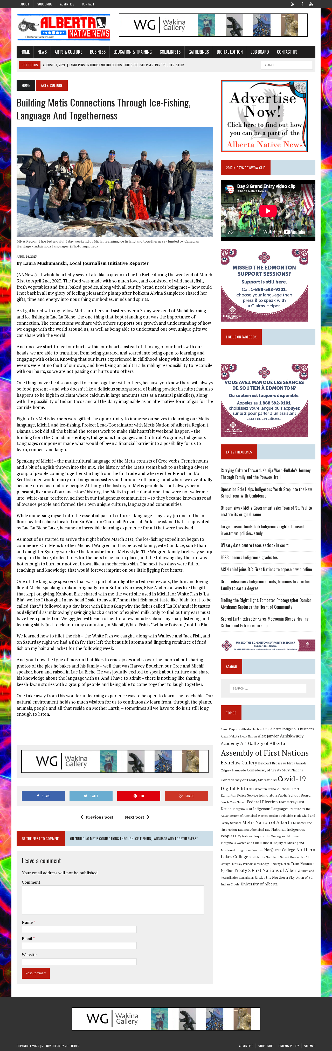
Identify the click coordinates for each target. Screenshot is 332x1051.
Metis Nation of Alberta (267, 822)
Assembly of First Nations (265, 753)
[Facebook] (302, 4)
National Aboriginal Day (254, 829)
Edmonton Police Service (239, 795)
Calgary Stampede (233, 770)
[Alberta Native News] (64, 27)
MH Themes (72, 1046)
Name (27, 922)
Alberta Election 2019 (255, 729)
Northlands (257, 857)
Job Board (260, 52)
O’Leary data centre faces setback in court (255, 545)
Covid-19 (292, 778)
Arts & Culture (68, 52)
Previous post (99, 817)
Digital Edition (230, 52)
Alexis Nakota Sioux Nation (239, 736)
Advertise (67, 4)
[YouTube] (311, 4)
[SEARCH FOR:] (287, 64)
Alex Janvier (268, 736)
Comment (31, 882)
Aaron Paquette (230, 729)
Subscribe (44, 4)
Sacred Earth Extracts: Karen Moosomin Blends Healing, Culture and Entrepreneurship (265, 622)
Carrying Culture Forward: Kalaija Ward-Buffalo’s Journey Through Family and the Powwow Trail (265, 473)
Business (98, 52)
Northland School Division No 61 (287, 857)
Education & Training (133, 52)
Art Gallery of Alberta (262, 743)
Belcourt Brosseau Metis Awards (282, 763)
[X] (292, 4)
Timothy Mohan (280, 864)
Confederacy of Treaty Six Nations (249, 779)
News (42, 52)
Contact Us (287, 52)
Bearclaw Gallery (239, 762)
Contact (88, 4)
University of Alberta (259, 884)
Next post (134, 817)
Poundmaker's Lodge (256, 864)
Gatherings (199, 52)
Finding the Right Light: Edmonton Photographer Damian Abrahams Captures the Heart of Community (266, 603)
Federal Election (262, 802)
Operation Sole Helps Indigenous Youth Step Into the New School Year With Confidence (266, 492)
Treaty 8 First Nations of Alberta (267, 870)
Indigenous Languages (270, 808)
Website (29, 954)
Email (27, 938)
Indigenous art (242, 809)
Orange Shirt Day (231, 864)
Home (25, 52)
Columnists (170, 52)
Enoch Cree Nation (233, 802)
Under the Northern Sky (275, 877)
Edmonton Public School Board (284, 795)
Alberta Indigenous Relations (292, 729)
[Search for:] (267, 688)
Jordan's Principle (281, 815)
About (24, 4)
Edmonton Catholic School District (276, 789)
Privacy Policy (289, 1046)
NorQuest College (279, 849)
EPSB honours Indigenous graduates (249, 557)
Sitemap (309, 1046)
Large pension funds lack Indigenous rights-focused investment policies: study (262, 529)
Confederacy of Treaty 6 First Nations (275, 770)
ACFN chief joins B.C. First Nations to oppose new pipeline (266, 569)
